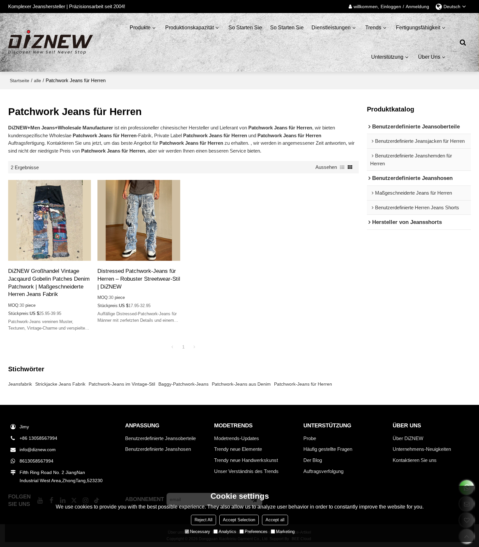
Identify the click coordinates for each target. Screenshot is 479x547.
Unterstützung (387, 57)
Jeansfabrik (20, 384)
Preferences (256, 531)
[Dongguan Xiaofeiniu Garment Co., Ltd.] (50, 42)
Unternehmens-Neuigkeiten (422, 449)
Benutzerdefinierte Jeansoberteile (160, 438)
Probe (309, 438)
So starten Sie (245, 27)
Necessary (200, 531)
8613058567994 (36, 461)
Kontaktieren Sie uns (415, 460)
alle (37, 80)
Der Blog (312, 460)
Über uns (429, 57)
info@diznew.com (38, 449)
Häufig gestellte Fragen (327, 449)
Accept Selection (239, 519)
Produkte (140, 27)
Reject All (203, 519)
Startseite (19, 80)
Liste (342, 167)
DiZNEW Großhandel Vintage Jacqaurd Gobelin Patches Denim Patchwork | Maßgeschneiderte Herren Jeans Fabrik (49, 282)
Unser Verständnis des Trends (246, 471)
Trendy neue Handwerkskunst (246, 460)
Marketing (285, 531)
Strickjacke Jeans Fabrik (60, 384)
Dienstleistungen (331, 27)
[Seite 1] (172, 347)
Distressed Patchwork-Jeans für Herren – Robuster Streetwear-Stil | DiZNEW (138, 278)
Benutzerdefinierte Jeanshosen (158, 449)
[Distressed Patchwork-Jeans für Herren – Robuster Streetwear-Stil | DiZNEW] (138, 220)
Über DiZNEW (408, 438)
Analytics (227, 531)
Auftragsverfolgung (323, 471)
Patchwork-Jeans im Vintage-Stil (122, 384)
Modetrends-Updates (236, 438)
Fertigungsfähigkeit (418, 27)
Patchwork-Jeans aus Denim (241, 384)
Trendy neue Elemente (238, 449)
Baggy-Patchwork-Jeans (183, 384)
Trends (373, 27)
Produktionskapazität (189, 27)
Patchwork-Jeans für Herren (303, 384)
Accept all (275, 519)
